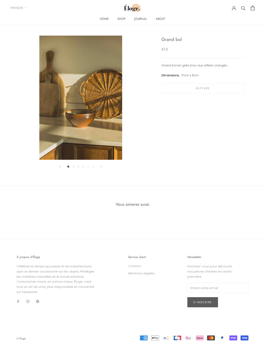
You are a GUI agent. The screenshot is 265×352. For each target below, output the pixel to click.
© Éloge (21, 338)
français (16, 8)
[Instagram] (27, 301)
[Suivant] (101, 166)
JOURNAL (140, 19)
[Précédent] (60, 166)
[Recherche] (243, 8)
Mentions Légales (141, 273)
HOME (104, 19)
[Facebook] (18, 301)
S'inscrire (202, 302)
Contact (134, 266)
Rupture (203, 88)
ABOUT (160, 19)
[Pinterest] (37, 301)
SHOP (121, 19)
